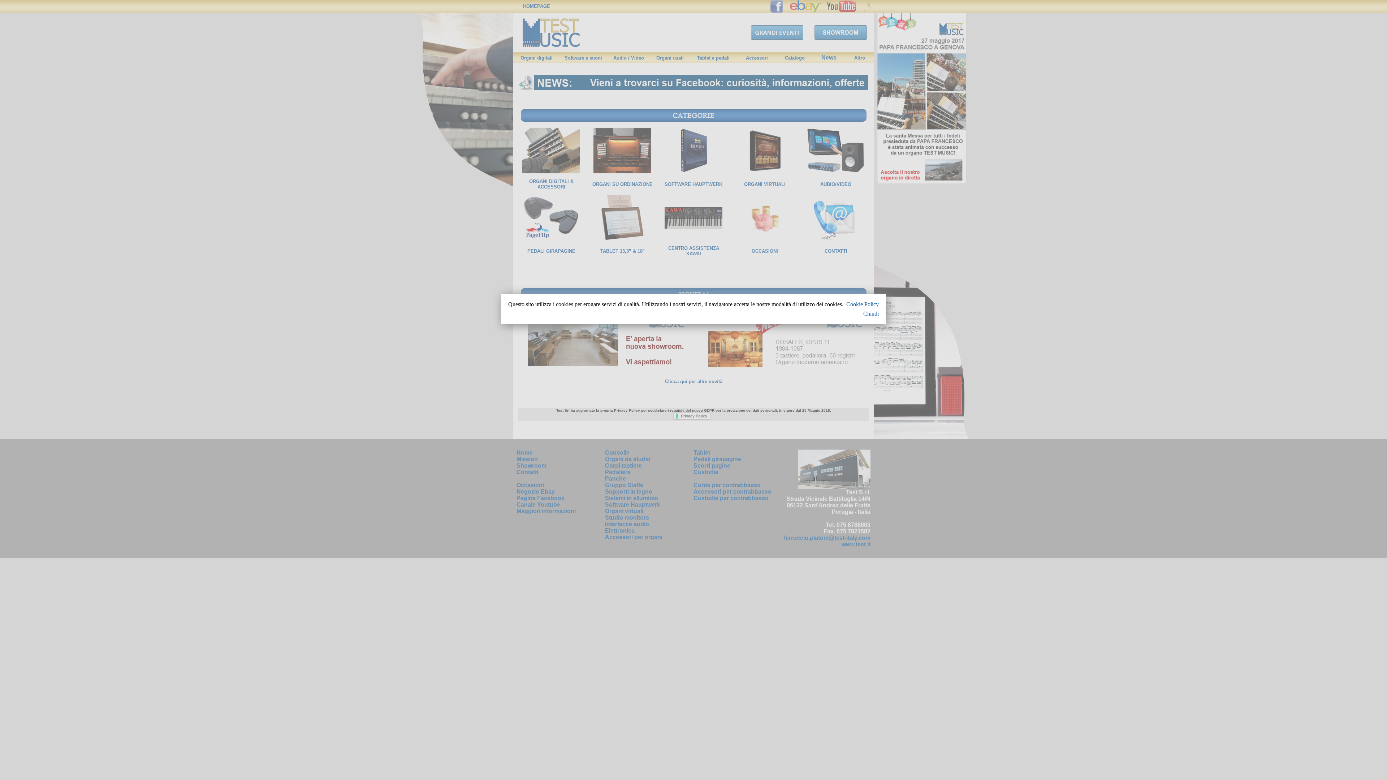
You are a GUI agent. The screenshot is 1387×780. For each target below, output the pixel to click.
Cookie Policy (862, 304)
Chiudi (871, 314)
